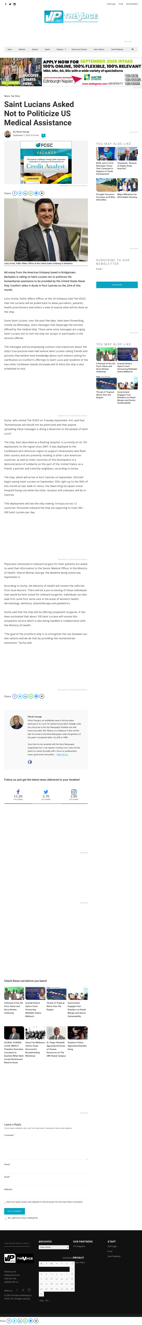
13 (62, 1279)
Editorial (22, 49)
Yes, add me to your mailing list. (23, 1218)
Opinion (35, 49)
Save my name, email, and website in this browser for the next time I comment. (45, 1202)
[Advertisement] (82, 33)
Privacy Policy (79, 1263)
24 (46, 1289)
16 (41, 1284)
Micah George (35, 717)
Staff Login (111, 4)
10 (46, 1279)
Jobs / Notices (99, 49)
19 (57, 1284)
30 (41, 1294)
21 (67, 1284)
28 (67, 1289)
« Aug (41, 1301)
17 (46, 1284)
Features (60, 49)
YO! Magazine (79, 1246)
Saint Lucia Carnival (79, 49)
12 (57, 1279)
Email (121, 4)
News (10, 49)
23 (41, 1289)
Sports (47, 49)
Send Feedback (132, 4)
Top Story (15, 96)
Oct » (47, 1301)
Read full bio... (63, 755)
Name (7, 1164)
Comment (9, 1135)
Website (8, 1189)
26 (57, 1289)
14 (67, 1279)
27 (62, 1289)
